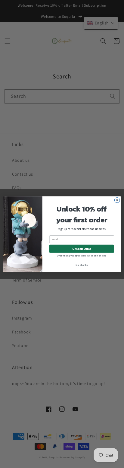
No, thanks (82, 264)
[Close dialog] (117, 200)
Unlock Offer (81, 248)
